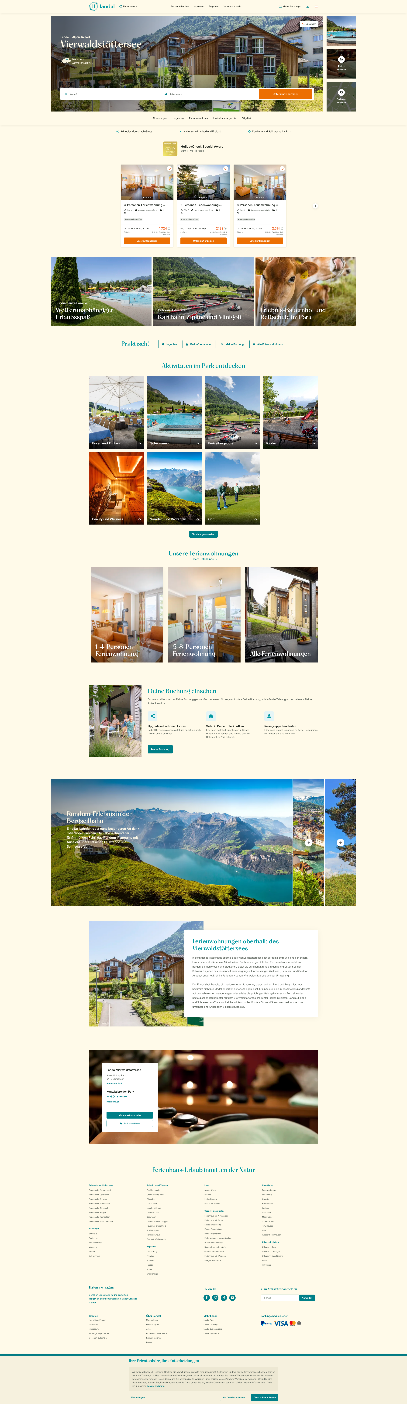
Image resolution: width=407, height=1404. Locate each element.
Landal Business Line (213, 1329)
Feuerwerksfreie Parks (156, 1226)
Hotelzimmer (267, 1203)
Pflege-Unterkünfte (212, 1260)
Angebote (213, 6)
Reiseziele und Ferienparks (101, 1185)
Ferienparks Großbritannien (101, 1221)
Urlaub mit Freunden (156, 1194)
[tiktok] (224, 1300)
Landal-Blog (152, 1251)
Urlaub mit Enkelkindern (272, 1256)
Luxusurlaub (152, 1203)
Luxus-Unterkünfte (212, 1225)
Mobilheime (267, 1217)
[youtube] (232, 1300)
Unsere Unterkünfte (202, 559)
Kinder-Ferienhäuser (213, 1229)
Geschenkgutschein (98, 1338)
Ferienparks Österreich (99, 1194)
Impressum (94, 1329)
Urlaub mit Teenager (271, 1251)
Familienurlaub (153, 1190)
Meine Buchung (235, 344)
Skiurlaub (93, 1233)
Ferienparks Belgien (97, 1212)
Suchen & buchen (180, 6)
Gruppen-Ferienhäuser (214, 1251)
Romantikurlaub (153, 1235)
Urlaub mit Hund (154, 1208)
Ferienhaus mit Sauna (213, 1220)
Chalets (265, 1199)
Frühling (150, 1256)
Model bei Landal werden (157, 1333)
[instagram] (215, 1300)
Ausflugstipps (153, 1230)
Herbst (150, 1265)
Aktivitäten (266, 1265)
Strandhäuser (268, 1221)
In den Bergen (210, 1199)
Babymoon (151, 1217)
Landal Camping (210, 1324)
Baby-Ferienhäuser (212, 1233)
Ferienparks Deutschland (100, 1190)
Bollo (264, 1260)
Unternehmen (152, 1320)
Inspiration (199, 6)
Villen (264, 1230)
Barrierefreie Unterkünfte (215, 1247)
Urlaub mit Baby (269, 1247)
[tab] (172, 842)
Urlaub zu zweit (153, 1212)
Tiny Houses (267, 1226)
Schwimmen (94, 1256)
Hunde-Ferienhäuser (213, 1242)
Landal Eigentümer (212, 1333)
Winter (150, 1269)
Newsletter (94, 1324)
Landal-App (209, 1320)
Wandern (93, 1247)
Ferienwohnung (269, 1190)
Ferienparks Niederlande (99, 1203)
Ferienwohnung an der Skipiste (217, 1238)
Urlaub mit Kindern (270, 1242)
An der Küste (210, 1190)
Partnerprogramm (153, 1338)
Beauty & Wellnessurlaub (157, 1239)
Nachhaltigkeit (152, 1324)
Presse (149, 1342)
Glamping (151, 1199)
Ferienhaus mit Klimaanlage (216, 1216)
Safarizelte (266, 1212)
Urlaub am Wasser (212, 1203)
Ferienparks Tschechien (99, 1217)
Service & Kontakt (232, 6)
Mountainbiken (95, 1242)
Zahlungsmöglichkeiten (99, 1333)
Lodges (265, 1208)
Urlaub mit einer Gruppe (157, 1221)
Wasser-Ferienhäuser (271, 1235)
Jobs (148, 1329)
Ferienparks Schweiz (98, 1199)
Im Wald (207, 1194)
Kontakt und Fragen (97, 1320)
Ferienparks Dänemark (98, 1208)
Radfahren (93, 1238)
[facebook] (207, 1300)
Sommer (150, 1260)
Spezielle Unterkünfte (214, 1211)
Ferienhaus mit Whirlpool (215, 1256)
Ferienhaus (267, 1194)
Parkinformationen (201, 344)
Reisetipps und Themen (157, 1185)
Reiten (92, 1251)
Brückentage (152, 1274)
